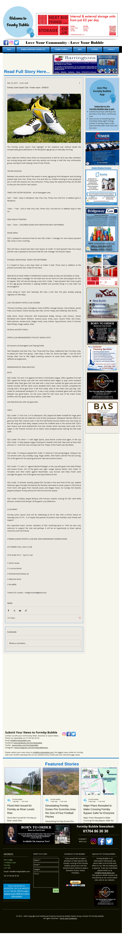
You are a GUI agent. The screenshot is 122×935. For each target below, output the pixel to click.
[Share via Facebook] (8, 610)
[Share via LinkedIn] (20, 610)
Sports (9, 603)
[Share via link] (26, 610)
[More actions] (79, 82)
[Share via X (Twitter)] (14, 610)
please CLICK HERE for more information (16, 895)
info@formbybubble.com (20, 740)
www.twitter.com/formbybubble (25, 745)
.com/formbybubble (34, 743)
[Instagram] (11, 42)
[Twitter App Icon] (16, 42)
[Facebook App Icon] (5, 42)
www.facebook (19, 743)
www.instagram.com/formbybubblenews (31, 747)
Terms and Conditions (68, 918)
